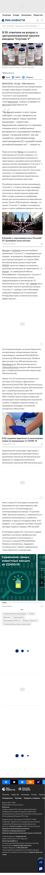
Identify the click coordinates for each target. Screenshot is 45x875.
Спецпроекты (7, 798)
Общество (15, 795)
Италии (5, 271)
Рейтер (20, 152)
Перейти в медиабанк (28, 67)
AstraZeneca (7, 364)
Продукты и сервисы (32, 798)
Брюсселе (6, 105)
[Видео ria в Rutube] (38, 782)
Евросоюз (6, 617)
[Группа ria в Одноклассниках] (30, 782)
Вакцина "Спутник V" (30, 620)
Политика (5, 795)
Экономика (25, 795)
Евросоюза (13, 102)
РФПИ (5, 265)
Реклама (18, 798)
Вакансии (5, 807)
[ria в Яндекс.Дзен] (14, 782)
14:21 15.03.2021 (8, 26)
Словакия (16, 250)
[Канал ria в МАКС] (6, 782)
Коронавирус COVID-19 (11, 620)
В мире (31, 614)
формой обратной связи (22, 845)
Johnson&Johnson (10, 367)
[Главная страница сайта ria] (13, 20)
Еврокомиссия (19, 617)
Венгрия (6, 250)
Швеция (33, 283)
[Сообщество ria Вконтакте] (22, 782)
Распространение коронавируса (14, 614)
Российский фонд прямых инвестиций (16, 624)
